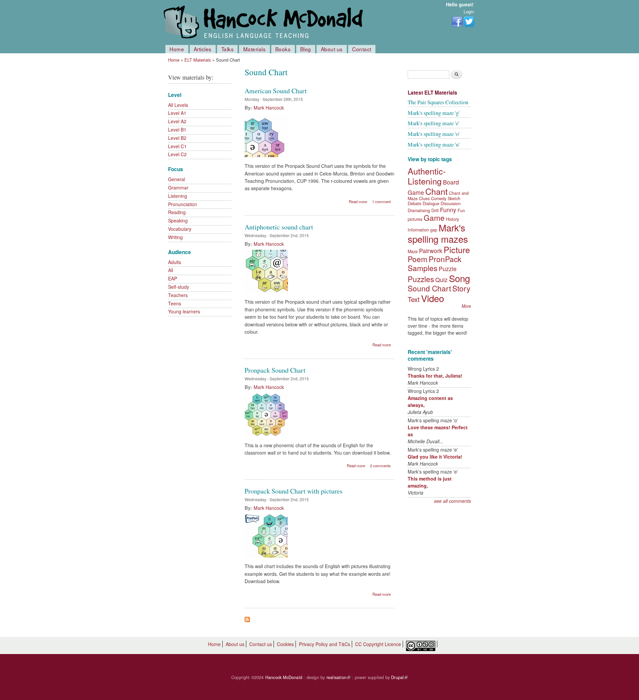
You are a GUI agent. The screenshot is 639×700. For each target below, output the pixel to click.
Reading (177, 212)
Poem (417, 258)
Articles (203, 49)
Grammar (178, 187)
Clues (424, 198)
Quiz (441, 279)
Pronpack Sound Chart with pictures (293, 491)
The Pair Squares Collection (438, 102)
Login (469, 11)
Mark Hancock (269, 107)
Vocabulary (179, 228)
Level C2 (177, 154)
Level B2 (177, 138)
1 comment (381, 201)
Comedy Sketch (445, 198)
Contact (361, 49)
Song (459, 278)
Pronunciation (182, 204)
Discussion (451, 203)
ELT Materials (197, 60)
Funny (448, 209)
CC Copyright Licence (378, 644)
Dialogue (431, 203)
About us (332, 49)
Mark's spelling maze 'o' (434, 134)
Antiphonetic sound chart (279, 226)
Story (461, 288)
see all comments (452, 501)
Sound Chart (429, 288)
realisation (338, 677)
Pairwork (430, 250)
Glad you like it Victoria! (435, 456)
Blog (305, 49)
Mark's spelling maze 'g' (434, 113)
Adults (174, 262)
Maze (413, 251)
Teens (174, 303)
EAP (172, 278)
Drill (435, 210)
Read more (358, 201)
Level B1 (177, 129)
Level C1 (177, 146)
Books (283, 49)
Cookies (285, 644)
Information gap (422, 230)
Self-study (178, 286)
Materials (254, 49)
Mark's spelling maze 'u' (434, 144)
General (176, 179)
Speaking (178, 220)
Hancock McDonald (283, 677)
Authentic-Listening (427, 176)
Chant (436, 191)
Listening (177, 195)
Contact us (260, 644)
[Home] (264, 22)
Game (434, 217)
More (466, 306)
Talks (227, 49)
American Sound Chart (276, 90)
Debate (414, 203)
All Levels (178, 105)
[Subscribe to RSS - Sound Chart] (247, 618)
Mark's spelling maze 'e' (433, 123)
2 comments (380, 465)
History (452, 219)
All (170, 270)
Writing (175, 237)
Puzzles (421, 278)
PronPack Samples (434, 263)
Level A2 (177, 121)
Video (432, 298)
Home (176, 49)
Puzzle (448, 268)
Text (414, 299)
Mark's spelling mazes (438, 233)
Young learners (184, 311)
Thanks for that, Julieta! (435, 375)
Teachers (178, 295)
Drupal (399, 677)
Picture (457, 249)
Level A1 (177, 113)
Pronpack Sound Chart (275, 370)
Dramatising (419, 210)
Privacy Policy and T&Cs (324, 644)
